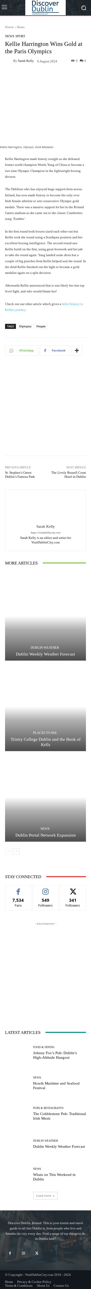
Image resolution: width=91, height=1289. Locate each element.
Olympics (25, 326)
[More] (77, 350)
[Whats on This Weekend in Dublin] (17, 1174)
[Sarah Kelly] (9, 61)
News (21, 27)
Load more (43, 1195)
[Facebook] (10, 1253)
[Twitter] (37, 1253)
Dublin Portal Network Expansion (45, 835)
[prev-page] (8, 851)
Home (9, 27)
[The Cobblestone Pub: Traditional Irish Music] (17, 1114)
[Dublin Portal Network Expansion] (45, 797)
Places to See (45, 732)
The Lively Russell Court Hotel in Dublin (68, 475)
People (41, 326)
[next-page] (16, 851)
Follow (46, 889)
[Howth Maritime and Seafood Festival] (17, 1083)
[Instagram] (23, 1253)
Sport (20, 36)
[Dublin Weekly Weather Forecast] (45, 616)
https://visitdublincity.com (45, 532)
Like (18, 889)
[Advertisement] (45, 408)
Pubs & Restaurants (48, 1108)
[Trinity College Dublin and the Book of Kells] (45, 706)
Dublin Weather (45, 647)
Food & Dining (44, 1047)
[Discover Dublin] (45, 7)
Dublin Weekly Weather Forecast (45, 654)
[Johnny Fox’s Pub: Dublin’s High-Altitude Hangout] (17, 1053)
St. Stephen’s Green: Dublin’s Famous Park (20, 475)
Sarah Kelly (26, 60)
